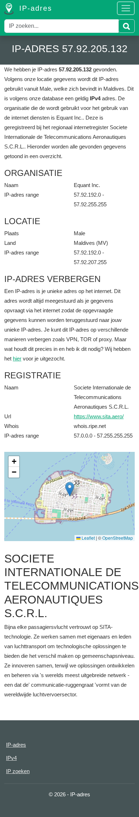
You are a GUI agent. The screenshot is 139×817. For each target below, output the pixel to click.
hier (17, 358)
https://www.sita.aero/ (99, 416)
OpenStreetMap (117, 538)
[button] (69, 489)
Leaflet (88, 538)
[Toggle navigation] (126, 8)
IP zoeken (18, 771)
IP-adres (34, 8)
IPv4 (11, 758)
